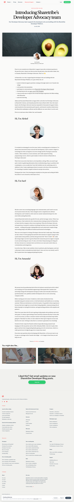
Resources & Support (29, 2)
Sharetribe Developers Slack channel (44, 89)
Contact (3, 487)
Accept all (68, 497)
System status (52, 465)
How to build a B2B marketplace (32, 446)
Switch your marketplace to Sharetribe (57, 415)
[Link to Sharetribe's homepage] (3, 396)
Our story (4, 477)
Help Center (52, 461)
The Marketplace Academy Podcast (56, 446)
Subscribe (37, 382)
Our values (4, 481)
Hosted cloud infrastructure (31, 411)
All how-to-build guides (30, 453)
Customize (56, 497)
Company (38, 2)
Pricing (14, 2)
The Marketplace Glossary (31, 466)
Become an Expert (5, 449)
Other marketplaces (53, 427)
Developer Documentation (7, 446)
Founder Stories (29, 433)
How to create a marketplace (31, 463)
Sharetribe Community (54, 463)
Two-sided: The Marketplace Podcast (57, 444)
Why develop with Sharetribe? (7, 444)
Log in (61, 2)
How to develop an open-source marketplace (10, 463)
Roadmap (27, 425)
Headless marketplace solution (8, 425)
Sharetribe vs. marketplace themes (56, 413)
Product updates (29, 423)
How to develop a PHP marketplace (8, 461)
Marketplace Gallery (29, 431)
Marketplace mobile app (6, 419)
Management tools (29, 413)
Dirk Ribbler (36, 341)
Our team (4, 479)
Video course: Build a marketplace (56, 452)
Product (8, 2)
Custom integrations (6, 430)
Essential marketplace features (7, 411)
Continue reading (29, 486)
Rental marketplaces (53, 421)
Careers (3, 485)
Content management (6, 413)
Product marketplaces (54, 425)
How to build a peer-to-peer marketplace (33, 444)
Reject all (62, 497)
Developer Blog (37, 8)
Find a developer (5, 451)
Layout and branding (6, 415)
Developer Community (6, 447)
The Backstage (52, 453)
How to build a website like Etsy (32, 449)
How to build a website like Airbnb (32, 447)
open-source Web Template (37, 91)
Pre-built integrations (6, 417)
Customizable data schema (7, 427)
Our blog (3, 483)
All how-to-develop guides (7, 465)
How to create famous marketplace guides (34, 455)
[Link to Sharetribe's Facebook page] (2, 401)
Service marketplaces (54, 423)
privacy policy (35, 498)
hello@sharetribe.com (54, 460)
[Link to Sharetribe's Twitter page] (4, 401)
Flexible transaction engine (7, 428)
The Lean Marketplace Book (31, 465)
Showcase (20, 2)
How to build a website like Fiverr (32, 451)
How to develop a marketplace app (8, 459)
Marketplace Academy (30, 461)
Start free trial (67, 2)
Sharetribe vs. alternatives (54, 411)
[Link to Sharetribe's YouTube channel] (6, 401)
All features (28, 419)
